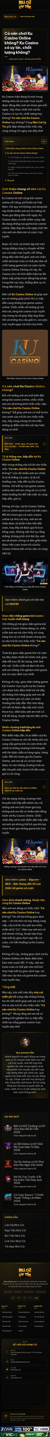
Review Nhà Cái (6, 1331)
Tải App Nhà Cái (15, 1246)
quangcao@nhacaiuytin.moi (20, 1362)
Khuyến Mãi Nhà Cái (24, 1312)
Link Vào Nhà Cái (15, 1241)
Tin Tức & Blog (23, 1326)
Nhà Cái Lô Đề (6, 1321)
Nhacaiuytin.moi (10, 1282)
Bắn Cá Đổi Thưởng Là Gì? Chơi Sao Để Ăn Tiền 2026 (29, 1129)
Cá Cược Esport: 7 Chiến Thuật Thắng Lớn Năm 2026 (28, 1198)
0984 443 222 (16, 1370)
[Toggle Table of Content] (43, 141)
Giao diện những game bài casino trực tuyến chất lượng (26, 162)
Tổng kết (10, 180)
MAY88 (13, 604)
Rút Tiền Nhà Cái (15, 1235)
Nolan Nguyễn (34, 59)
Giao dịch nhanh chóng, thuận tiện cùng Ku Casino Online (25, 174)
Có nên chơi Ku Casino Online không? (22, 153)
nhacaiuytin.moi (16, 1378)
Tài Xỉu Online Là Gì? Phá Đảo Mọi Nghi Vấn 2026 (29, 1163)
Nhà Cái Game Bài (28, 16)
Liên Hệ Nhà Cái (14, 1225)
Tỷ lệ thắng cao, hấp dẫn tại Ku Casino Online (27, 157)
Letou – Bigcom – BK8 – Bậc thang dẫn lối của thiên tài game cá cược (23, 884)
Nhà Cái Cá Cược (7, 1312)
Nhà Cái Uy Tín (10, 17)
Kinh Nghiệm (22, 1317)
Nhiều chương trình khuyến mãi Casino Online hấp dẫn (26, 168)
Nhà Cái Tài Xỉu (6, 1326)
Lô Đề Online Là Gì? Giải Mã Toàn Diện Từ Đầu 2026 (28, 1147)
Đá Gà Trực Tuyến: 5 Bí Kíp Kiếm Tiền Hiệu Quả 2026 (28, 1179)
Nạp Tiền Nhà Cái (15, 1230)
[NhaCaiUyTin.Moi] (25, 5)
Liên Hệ (21, 1331)
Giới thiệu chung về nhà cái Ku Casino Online (24, 148)
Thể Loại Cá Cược (23, 1321)
